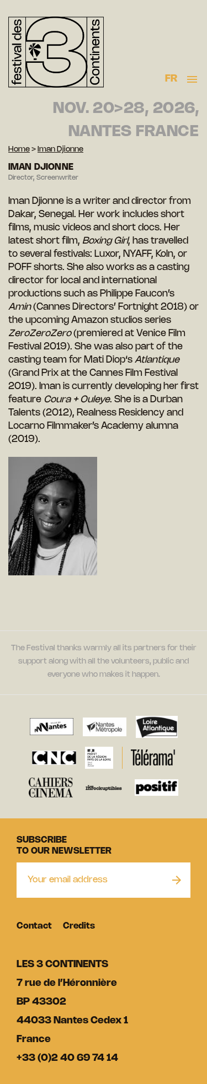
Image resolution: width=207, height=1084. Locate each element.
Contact (34, 926)
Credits (79, 926)
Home (19, 149)
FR (171, 78)
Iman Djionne (60, 149)
